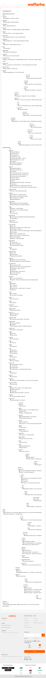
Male (27, 638)
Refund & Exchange (27, 627)
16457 (4, 620)
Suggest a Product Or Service (38, 622)
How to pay (35, 620)
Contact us (26, 620)
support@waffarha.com (7, 625)
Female (36, 638)
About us (26, 618)
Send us (34, 651)
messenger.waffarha (7, 627)
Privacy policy (26, 622)
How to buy (35, 618)
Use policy (26, 625)
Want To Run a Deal (33, 653)
